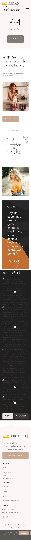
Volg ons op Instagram (22, 416)
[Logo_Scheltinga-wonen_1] (11, 3)
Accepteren (24, 533)
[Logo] (12, 137)
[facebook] (3, 517)
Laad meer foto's (8, 416)
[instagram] (7, 517)
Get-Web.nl (16, 526)
